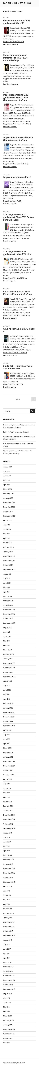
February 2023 (8, 654)
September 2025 (9, 516)
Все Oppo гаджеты (10, 126)
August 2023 (7, 627)
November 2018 (9, 873)
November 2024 (9, 560)
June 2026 (7, 476)
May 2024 (6, 587)
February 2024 (8, 600)
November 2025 (9, 507)
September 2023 (9, 623)
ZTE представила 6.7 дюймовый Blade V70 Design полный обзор (18, 217)
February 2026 (8, 493)
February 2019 (8, 859)
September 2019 (9, 828)
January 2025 (8, 551)
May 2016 (6, 1007)
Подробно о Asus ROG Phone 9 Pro (16, 315)
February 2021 (8, 752)
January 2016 (8, 1025)
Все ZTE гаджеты (9, 241)
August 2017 (7, 940)
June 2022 (7, 690)
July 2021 (6, 734)
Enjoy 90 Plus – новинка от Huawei (15, 432)
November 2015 (9, 1034)
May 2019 (6, 846)
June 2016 (7, 1002)
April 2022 (6, 699)
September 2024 (9, 569)
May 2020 (6, 792)
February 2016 (8, 1020)
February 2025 (8, 547)
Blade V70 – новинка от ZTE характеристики (17, 367)
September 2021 (9, 725)
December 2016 (9, 975)
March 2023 (7, 650)
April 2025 (6, 538)
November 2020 (9, 766)
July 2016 (6, 998)
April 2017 (6, 958)
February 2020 (8, 806)
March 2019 (7, 855)
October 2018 (8, 877)
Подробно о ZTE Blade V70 (13, 384)
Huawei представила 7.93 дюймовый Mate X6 (16, 22)
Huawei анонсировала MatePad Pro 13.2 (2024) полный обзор (15, 57)
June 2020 (7, 788)
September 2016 (9, 989)
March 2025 (7, 542)
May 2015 (6, 1042)
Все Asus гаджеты (10, 318)
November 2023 (9, 614)
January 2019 (8, 864)
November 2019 (9, 819)
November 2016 (9, 980)
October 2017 (8, 931)
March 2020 (7, 801)
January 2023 (8, 659)
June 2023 (7, 636)
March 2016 (7, 1016)
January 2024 (8, 605)
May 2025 (6, 534)
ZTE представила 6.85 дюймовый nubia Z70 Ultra (17, 253)
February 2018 (8, 913)
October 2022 (8, 672)
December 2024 (9, 556)
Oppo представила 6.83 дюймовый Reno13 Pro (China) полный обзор (15, 97)
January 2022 (8, 708)
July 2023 (6, 632)
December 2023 (9, 609)
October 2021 (8, 721)
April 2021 (6, 743)
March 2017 (7, 962)
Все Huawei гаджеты (11, 44)
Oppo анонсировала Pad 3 (17, 177)
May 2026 (6, 480)
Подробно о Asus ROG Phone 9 (15, 352)
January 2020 (8, 810)
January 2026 (8, 498)
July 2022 (6, 685)
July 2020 (6, 784)
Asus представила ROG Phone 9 (19, 330)
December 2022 (9, 663)
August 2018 (7, 886)
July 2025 (6, 525)
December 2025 (9, 502)
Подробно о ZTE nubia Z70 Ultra (15, 278)
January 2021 (8, 757)
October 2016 (8, 984)
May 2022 (6, 694)
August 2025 (7, 520)
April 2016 (6, 1011)
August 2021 (7, 730)
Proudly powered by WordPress (14, 1063)
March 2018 (7, 909)
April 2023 (6, 645)
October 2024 (8, 565)
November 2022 (9, 667)
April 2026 (6, 484)
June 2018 (7, 895)
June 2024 (7, 583)
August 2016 (7, 993)
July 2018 (6, 891)
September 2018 (9, 882)
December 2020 (9, 761)
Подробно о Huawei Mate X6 (13, 41)
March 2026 (7, 489)
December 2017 (9, 922)
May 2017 (6, 953)
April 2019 (6, 850)
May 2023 (6, 641)
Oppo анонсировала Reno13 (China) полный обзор (18, 138)
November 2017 (9, 926)
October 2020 (8, 770)
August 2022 (7, 681)
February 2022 (8, 703)
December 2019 (9, 815)
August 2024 (7, 574)
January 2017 (8, 971)
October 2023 (8, 618)
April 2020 (6, 797)
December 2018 (9, 868)
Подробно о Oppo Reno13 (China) (15, 164)
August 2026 (7, 467)
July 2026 (6, 471)
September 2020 (9, 775)
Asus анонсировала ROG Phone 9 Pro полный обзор (17, 293)
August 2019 (7, 833)
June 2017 (7, 949)
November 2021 (9, 717)
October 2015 (8, 1038)
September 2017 (9, 935)
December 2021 (9, 712)
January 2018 (8, 917)
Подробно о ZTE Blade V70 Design (16, 238)
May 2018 (6, 900)
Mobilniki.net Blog (17, 3)
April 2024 (6, 592)
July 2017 (6, 944)
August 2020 (7, 779)
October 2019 (8, 824)
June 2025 (7, 529)
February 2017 (8, 966)
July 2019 (6, 837)
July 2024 (6, 578)
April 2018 (6, 904)
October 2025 (8, 511)
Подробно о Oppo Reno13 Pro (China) (17, 124)
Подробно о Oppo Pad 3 (12, 201)
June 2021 (7, 739)
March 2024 (7, 596)
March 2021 (7, 748)
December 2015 (9, 1029)
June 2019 (7, 842)
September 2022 (9, 676)
